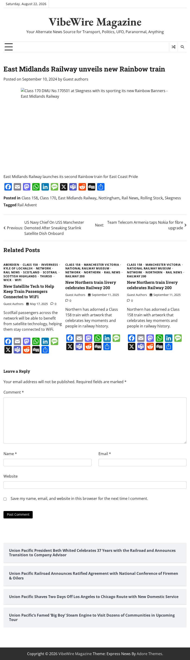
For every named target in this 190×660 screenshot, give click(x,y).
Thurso (46, 276)
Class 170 (48, 198)
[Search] (182, 46)
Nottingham (109, 198)
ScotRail (50, 272)
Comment (13, 392)
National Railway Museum (87, 268)
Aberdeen (11, 264)
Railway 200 (75, 276)
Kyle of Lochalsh (17, 268)
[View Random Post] (173, 46)
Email (104, 453)
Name (10, 453)
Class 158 (30, 198)
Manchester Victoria (101, 264)
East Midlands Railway (77, 198)
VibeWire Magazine (95, 21)
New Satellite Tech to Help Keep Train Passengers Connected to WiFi (28, 291)
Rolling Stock (151, 198)
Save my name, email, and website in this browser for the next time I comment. (79, 498)
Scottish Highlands (20, 276)
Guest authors (75, 79)
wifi (18, 280)
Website (10, 476)
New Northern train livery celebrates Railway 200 (90, 285)
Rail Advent (27, 204)
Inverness (49, 264)
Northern (92, 272)
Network (43, 268)
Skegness (173, 198)
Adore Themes (149, 653)
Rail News (130, 198)
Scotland (31, 272)
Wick (7, 280)
